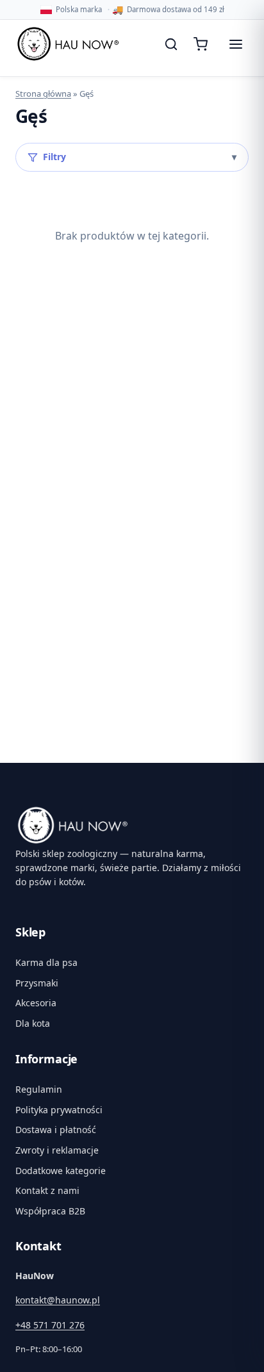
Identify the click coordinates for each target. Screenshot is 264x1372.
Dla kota (32, 1023)
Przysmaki (36, 983)
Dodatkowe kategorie (60, 1170)
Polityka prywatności (59, 1110)
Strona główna (43, 93)
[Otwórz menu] (236, 44)
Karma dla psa (46, 962)
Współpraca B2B (50, 1211)
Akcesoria (35, 1003)
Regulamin (38, 1089)
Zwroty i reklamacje (57, 1150)
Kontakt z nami (47, 1190)
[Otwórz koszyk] (203, 44)
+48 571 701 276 (50, 1325)
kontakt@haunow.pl (57, 1300)
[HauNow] (132, 825)
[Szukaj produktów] (171, 44)
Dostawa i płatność (55, 1129)
